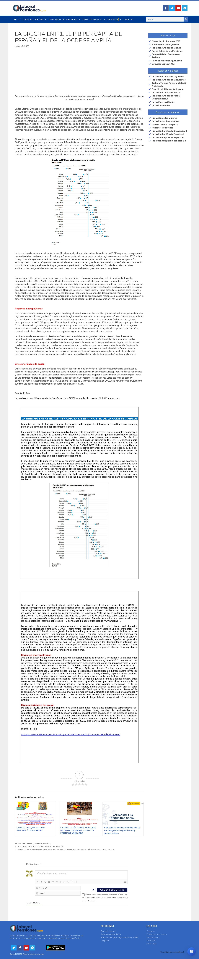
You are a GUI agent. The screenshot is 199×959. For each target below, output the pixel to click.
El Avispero (111, 19)
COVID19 (128, 19)
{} (71, 882)
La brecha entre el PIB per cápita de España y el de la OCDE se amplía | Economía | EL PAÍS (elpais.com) (67, 398)
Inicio (17, 19)
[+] (75, 882)
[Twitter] (172, 8)
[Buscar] (186, 19)
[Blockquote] (60, 882)
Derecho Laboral (33, 19)
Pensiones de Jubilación (63, 19)
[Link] (68, 882)
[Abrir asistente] (191, 951)
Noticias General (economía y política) (34, 843)
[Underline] (45, 882)
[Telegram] (184, 8)
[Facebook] (166, 8)
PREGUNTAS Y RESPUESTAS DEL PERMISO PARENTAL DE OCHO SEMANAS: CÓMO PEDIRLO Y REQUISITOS (66, 849)
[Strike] (49, 882)
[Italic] (41, 882)
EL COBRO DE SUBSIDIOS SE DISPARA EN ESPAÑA (40, 846)
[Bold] (38, 882)
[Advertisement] (79, 71)
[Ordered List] (53, 882)
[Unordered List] (56, 882)
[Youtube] (178, 8)
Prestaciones (91, 19)
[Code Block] (64, 882)
